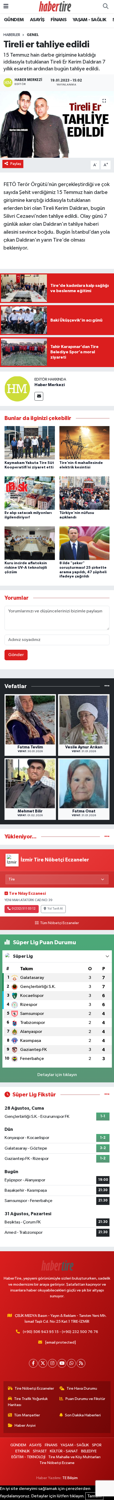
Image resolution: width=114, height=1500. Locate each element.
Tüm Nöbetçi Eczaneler (59, 923)
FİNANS (58, 19)
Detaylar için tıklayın (57, 1075)
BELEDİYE (89, 1451)
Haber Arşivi (25, 1425)
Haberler (11, 35)
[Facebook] (33, 1363)
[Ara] (105, 6)
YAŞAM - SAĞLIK (89, 19)
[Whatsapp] (71, 1363)
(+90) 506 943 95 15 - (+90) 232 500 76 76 (60, 1332)
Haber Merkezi (49, 385)
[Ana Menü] (5, 6)
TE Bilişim (70, 1478)
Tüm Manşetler (27, 1415)
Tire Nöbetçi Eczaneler (34, 1388)
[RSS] (81, 1363)
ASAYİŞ (37, 19)
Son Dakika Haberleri (83, 1415)
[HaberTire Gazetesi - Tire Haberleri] (54, 6)
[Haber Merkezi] (17, 388)
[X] (42, 1363)
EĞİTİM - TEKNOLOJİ (28, 1457)
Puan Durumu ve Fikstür (85, 1399)
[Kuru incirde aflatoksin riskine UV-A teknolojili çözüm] (30, 543)
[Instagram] (52, 1363)
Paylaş (15, 164)
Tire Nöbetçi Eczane (57, 1463)
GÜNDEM (14, 19)
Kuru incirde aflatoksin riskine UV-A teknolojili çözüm (26, 567)
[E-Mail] (38, 396)
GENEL (33, 35)
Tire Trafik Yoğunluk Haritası (28, 1402)
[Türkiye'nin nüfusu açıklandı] (84, 493)
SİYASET (40, 1451)
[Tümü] (106, 686)
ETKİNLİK (22, 1451)
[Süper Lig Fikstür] (106, 1094)
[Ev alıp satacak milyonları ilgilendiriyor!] (30, 493)
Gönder (16, 655)
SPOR (97, 1445)
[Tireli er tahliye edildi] (57, 124)
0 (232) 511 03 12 (24, 908)
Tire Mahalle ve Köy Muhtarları (74, 1457)
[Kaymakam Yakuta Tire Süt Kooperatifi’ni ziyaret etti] (30, 442)
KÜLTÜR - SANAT (64, 1451)
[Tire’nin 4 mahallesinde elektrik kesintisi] (84, 442)
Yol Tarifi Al (55, 908)
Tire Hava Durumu (82, 1388)
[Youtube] (62, 1363)
